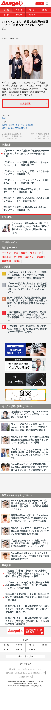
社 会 (31, 10)
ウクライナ (35, 253)
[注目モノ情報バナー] (25, 385)
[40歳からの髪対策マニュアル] (25, 355)
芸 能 (6, 10)
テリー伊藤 (20, 125)
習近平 (24, 253)
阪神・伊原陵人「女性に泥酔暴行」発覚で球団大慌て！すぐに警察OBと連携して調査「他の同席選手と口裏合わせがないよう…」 (27, 301)
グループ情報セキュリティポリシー (29, 669)
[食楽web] (25, 401)
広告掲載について (25, 677)
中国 (16, 253)
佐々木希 (18, 257)
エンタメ (32, 15)
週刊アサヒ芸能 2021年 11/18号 (14, 128)
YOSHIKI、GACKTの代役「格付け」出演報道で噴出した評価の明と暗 (12, 136)
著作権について (39, 673)
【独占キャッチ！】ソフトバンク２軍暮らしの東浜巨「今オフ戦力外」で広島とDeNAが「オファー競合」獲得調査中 (27, 275)
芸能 (4, 118)
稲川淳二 (29, 125)
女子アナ (19, 15)
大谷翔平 (41, 257)
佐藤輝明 (6, 261)
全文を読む (25, 103)
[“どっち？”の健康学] (25, 370)
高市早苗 (6, 257)
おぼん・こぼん (8, 125)
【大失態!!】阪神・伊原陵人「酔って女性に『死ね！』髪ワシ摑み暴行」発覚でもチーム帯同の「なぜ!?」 (27, 329)
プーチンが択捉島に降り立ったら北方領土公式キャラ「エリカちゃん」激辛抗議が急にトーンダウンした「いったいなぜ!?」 (27, 287)
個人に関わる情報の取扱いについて (19, 673)
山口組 (17, 261)
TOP (40, 4)
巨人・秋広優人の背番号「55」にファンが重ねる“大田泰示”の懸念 (40, 136)
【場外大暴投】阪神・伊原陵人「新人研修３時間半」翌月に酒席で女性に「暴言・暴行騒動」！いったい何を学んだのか (27, 316)
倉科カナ (29, 257)
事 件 (6, 15)
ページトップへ (25, 656)
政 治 (44, 10)
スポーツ (19, 10)
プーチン (6, 253)
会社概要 (12, 669)
